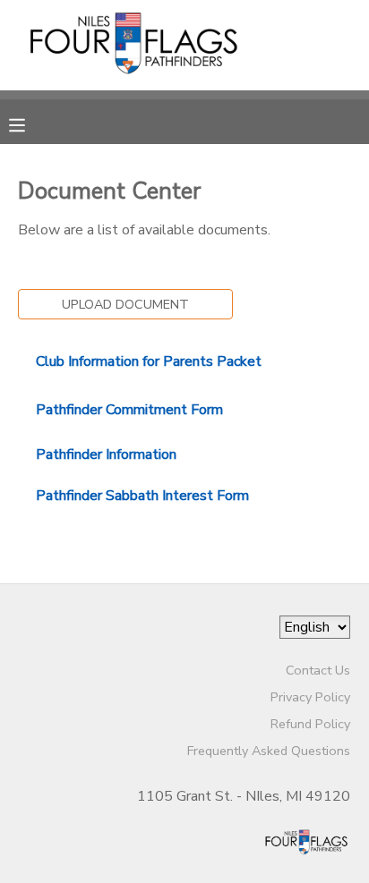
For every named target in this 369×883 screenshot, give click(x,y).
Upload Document (125, 304)
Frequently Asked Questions (268, 751)
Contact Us (318, 670)
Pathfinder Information (106, 454)
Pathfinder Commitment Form (129, 410)
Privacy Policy (310, 697)
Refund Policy (310, 724)
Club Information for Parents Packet (149, 361)
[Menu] (30, 123)
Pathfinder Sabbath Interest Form (142, 495)
